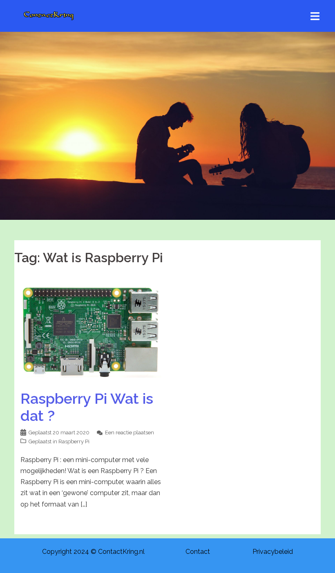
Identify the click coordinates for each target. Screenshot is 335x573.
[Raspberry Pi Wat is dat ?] (90, 330)
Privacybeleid (272, 551)
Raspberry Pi (73, 441)
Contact (197, 551)
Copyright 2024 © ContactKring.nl (93, 551)
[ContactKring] (48, 15)
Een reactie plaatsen (129, 432)
